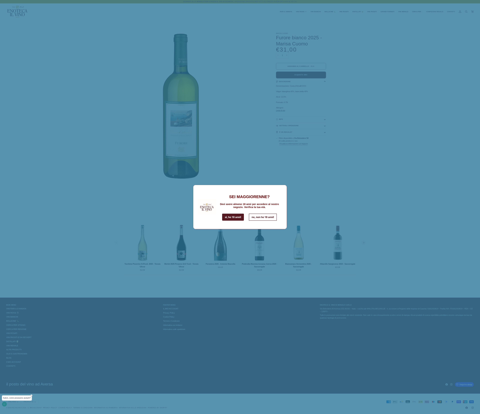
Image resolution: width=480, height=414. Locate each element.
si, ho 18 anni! (233, 217)
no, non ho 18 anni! (263, 217)
